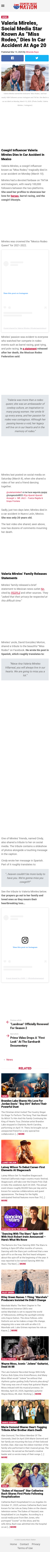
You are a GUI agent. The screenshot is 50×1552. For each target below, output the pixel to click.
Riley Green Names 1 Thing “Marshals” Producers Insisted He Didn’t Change (24, 1299)
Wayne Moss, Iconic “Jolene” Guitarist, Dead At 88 (25, 1365)
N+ (42, 588)
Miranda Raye (32, 52)
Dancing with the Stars (14, 1229)
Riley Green (8, 1292)
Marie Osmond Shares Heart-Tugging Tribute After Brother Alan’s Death (24, 1429)
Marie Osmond (9, 1422)
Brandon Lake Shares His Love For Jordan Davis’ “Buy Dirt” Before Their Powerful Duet (24, 1103)
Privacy (36, 1544)
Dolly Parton (9, 1359)
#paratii (38, 495)
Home (13, 1544)
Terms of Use (25, 1548)
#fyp (25, 495)
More (21, 1134)
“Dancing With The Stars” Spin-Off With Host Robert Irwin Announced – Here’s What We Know (23, 1236)
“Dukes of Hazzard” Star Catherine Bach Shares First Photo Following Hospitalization (22, 1493)
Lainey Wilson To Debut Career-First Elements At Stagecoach (23, 1169)
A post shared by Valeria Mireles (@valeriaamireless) (25, 328)
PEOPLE (15, 592)
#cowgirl (10, 498)
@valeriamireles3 (14, 492)
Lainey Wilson (9, 1162)
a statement (30, 348)
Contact (24, 1544)
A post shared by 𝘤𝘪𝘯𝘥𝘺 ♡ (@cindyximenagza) (25, 978)
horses (15, 195)
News (4, 17)
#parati (31, 495)
